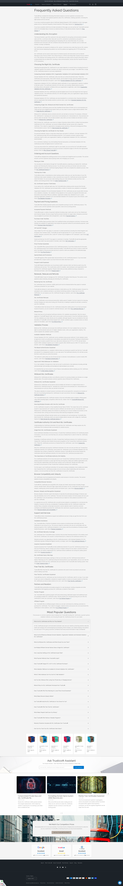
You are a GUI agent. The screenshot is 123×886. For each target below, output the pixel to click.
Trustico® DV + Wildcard (66, 747)
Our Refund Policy (56, 321)
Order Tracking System (61, 180)
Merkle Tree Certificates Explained (91, 796)
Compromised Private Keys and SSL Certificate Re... (29, 797)
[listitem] (61, 625)
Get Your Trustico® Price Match (61, 832)
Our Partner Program (64, 598)
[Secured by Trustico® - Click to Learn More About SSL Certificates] (3, 883)
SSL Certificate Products (42, 169)
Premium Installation (56, 529)
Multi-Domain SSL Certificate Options (50, 419)
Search (42, 862)
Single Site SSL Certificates (43, 111)
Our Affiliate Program (61, 607)
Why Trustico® (48, 862)
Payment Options (70, 215)
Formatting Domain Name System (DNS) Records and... (60, 797)
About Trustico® (57, 862)
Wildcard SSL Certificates (45, 119)
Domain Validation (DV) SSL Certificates (71, 80)
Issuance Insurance (46, 552)
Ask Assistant (78, 767)
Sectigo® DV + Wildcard (90, 747)
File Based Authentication (51, 358)
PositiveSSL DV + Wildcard (54, 747)
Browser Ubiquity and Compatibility (47, 509)
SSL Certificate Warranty (78, 541)
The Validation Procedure (44, 198)
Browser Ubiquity (79, 488)
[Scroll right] (108, 794)
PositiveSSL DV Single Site (31, 747)
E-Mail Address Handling (47, 370)
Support (71, 862)
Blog (75, 862)
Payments (80, 862)
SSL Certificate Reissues (77, 308)
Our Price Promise (45, 252)
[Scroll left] (14, 794)
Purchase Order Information (45, 225)
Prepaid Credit (55, 270)
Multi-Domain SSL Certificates (60, 128)
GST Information (70, 241)
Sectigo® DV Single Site (79, 747)
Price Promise (65, 862)
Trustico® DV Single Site (43, 747)
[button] (37, 4)
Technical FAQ (78, 24)
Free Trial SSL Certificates (74, 581)
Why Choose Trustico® (50, 150)
